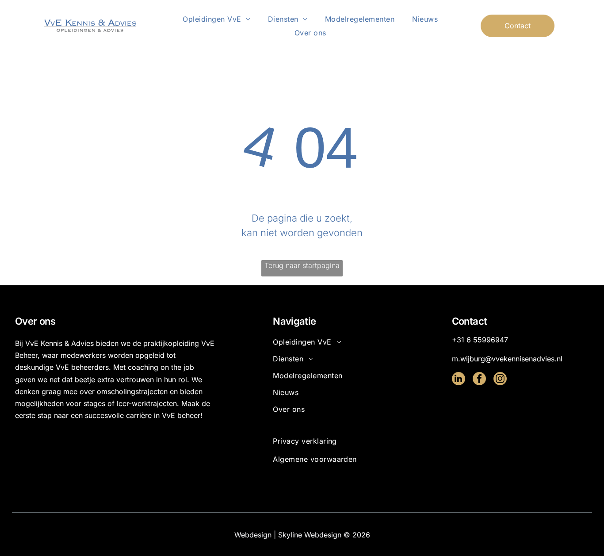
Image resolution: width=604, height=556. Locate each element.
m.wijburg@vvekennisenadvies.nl (507, 358)
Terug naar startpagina (302, 265)
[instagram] (500, 379)
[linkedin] (458, 379)
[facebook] (479, 379)
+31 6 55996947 (480, 339)
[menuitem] (216, 19)
